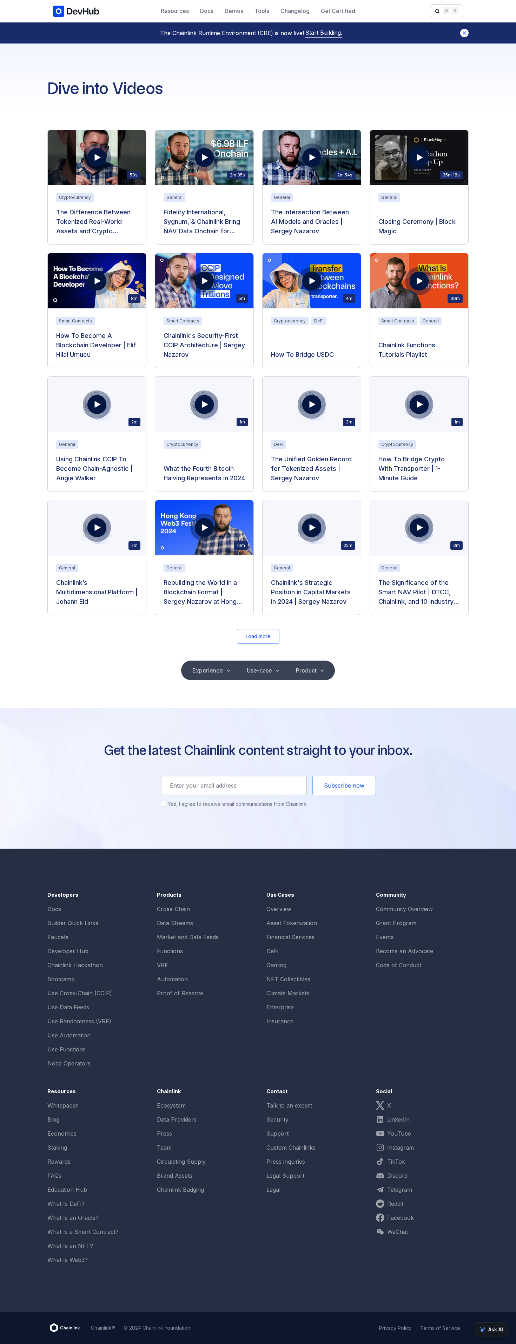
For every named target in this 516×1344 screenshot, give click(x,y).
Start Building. (323, 32)
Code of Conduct (398, 965)
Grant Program (396, 923)
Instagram (400, 1147)
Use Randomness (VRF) (79, 1021)
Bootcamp (61, 979)
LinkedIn (398, 1119)
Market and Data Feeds (188, 937)
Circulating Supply (181, 1161)
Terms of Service (440, 1328)
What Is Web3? (67, 1259)
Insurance (279, 1021)
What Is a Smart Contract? (83, 1231)
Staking (57, 1147)
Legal (273, 1189)
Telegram (399, 1189)
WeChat (397, 1231)
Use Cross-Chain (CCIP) (79, 993)
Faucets (57, 937)
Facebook (400, 1217)
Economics (62, 1133)
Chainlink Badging (180, 1189)
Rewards (59, 1161)
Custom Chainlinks (291, 1147)
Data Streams (175, 923)
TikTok (396, 1161)
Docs (54, 908)
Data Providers (177, 1119)
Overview (278, 908)
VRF (162, 965)
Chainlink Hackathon (75, 965)
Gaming (276, 965)
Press (164, 1133)
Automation (172, 979)
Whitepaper (62, 1105)
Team (164, 1147)
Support (277, 1133)
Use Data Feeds (68, 1007)
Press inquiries (285, 1161)
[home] (76, 11)
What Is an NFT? (70, 1245)
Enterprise (280, 1007)
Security (277, 1119)
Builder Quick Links (72, 923)
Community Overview (404, 908)
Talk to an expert (289, 1105)
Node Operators (69, 1063)
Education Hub (67, 1189)
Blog (53, 1119)
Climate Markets (287, 993)
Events (385, 937)
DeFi (272, 951)
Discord (397, 1175)
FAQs (54, 1175)
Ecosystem (171, 1105)
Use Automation (69, 1035)
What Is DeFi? (66, 1203)
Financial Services (290, 937)
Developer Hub (67, 951)
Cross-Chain (173, 908)
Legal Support (285, 1175)
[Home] (64, 1328)
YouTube (399, 1133)
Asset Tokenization (291, 923)
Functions (170, 951)
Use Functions (66, 1049)
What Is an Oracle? (73, 1217)
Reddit (395, 1203)
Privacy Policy (395, 1328)
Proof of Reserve (180, 993)
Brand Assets (174, 1175)
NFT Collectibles (288, 979)
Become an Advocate (404, 951)
